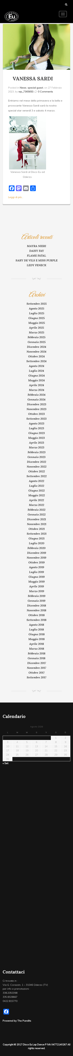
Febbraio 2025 (36, 337)
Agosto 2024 (36, 366)
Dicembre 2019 (36, 553)
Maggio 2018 (36, 639)
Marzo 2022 (36, 505)
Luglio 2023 (36, 428)
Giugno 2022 (36, 490)
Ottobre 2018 (36, 615)
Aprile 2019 (36, 586)
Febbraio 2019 (36, 596)
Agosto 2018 (36, 624)
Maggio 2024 (36, 380)
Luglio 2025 (36, 313)
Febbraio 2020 (36, 548)
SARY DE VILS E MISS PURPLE (37, 260)
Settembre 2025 (37, 303)
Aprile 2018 (36, 644)
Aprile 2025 (36, 327)
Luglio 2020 (36, 543)
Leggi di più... (15, 197)
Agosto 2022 (36, 481)
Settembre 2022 (37, 476)
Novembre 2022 (36, 466)
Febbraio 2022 (36, 509)
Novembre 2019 (36, 557)
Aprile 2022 (36, 500)
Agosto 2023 (36, 423)
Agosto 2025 (36, 308)
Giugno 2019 (37, 576)
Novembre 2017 (36, 668)
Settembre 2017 (36, 677)
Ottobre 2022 (36, 471)
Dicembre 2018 (36, 605)
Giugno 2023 (36, 433)
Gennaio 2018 (36, 658)
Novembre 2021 (36, 524)
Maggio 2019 (36, 581)
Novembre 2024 (36, 351)
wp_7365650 (25, 91)
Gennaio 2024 (36, 399)
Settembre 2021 (36, 533)
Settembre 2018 (36, 620)
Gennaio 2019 (36, 600)
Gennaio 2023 (36, 457)
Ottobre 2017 (36, 672)
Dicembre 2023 (36, 404)
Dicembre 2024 (36, 347)
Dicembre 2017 (36, 663)
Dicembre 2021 (36, 519)
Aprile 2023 (36, 442)
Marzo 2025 (36, 332)
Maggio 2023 (36, 438)
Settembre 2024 (36, 361)
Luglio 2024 (36, 370)
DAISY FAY (36, 251)
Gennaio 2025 (37, 342)
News (23, 87)
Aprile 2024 (36, 385)
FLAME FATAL (36, 255)
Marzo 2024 (36, 390)
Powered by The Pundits (17, 1020)
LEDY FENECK (36, 265)
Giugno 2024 (36, 375)
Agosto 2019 (36, 567)
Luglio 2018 (36, 629)
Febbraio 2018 (36, 653)
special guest (35, 87)
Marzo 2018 (36, 648)
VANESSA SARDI (33, 78)
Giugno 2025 (36, 318)
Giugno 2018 (37, 634)
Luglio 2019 (36, 572)
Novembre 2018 (36, 610)
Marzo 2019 (36, 591)
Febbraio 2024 (37, 394)
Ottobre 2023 (36, 414)
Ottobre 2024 (36, 356)
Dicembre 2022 (36, 461)
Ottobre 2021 (37, 529)
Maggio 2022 (36, 495)
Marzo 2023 (36, 447)
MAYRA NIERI (36, 246)
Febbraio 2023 (37, 452)
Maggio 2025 (36, 323)
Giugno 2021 (36, 538)
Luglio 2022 (36, 485)
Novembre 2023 (36, 409)
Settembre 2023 (36, 418)
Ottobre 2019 (36, 562)
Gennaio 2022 (37, 514)
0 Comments (45, 91)
